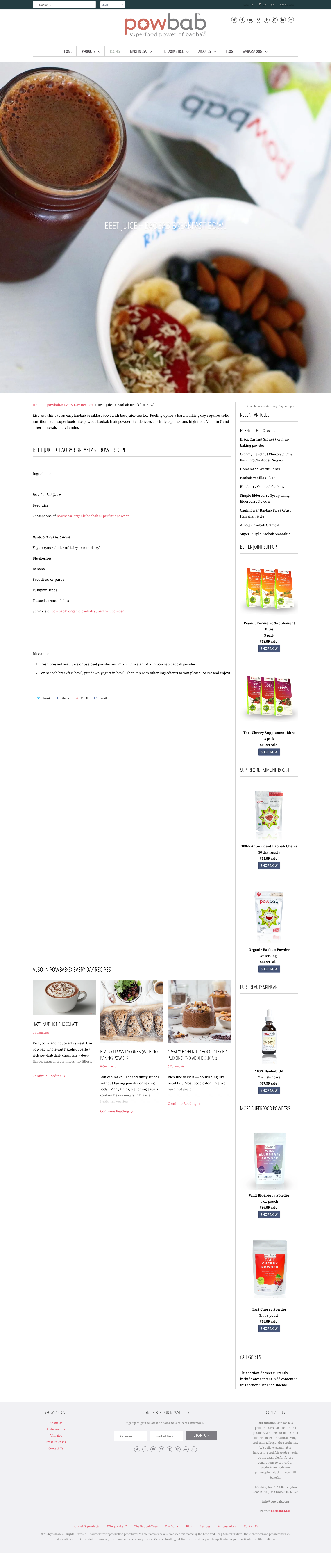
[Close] (224, 742)
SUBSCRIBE (197, 787)
